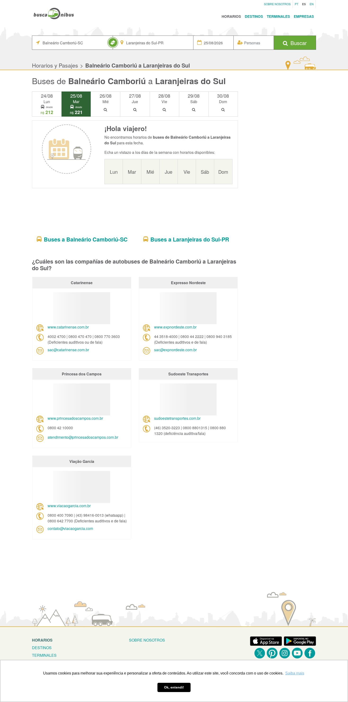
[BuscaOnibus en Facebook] (309, 653)
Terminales (278, 16)
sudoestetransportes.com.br (177, 418)
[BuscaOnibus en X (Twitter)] (259, 653)
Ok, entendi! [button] (174, 687)
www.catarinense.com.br (68, 327)
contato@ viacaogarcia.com (70, 528)
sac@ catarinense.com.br (68, 349)
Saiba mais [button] (294, 673)
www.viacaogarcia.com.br (69, 505)
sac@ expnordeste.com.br (175, 349)
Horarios (231, 16)
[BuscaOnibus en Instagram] (284, 653)
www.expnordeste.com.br (175, 327)
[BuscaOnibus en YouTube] (297, 653)
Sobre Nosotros (277, 4)
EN (312, 4)
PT (296, 4)
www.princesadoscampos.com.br (75, 418)
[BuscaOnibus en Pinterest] (272, 653)
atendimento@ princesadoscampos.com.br (83, 437)
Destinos (254, 16)
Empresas (304, 16)
